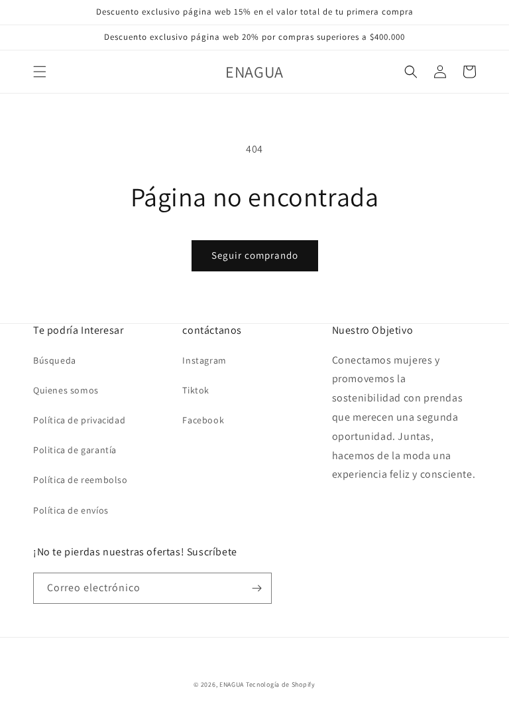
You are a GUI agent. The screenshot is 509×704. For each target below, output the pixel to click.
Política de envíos (71, 510)
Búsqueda (54, 360)
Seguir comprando (254, 255)
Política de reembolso (80, 480)
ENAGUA (231, 684)
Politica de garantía (75, 450)
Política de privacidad (79, 420)
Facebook (203, 420)
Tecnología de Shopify (280, 684)
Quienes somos (66, 390)
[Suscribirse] (256, 588)
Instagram (204, 360)
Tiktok (195, 390)
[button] (39, 71)
